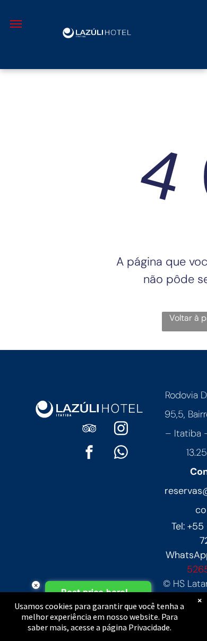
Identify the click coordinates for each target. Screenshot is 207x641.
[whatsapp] (121, 454)
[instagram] (121, 430)
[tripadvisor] (89, 430)
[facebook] (89, 454)
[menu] (16, 24)
